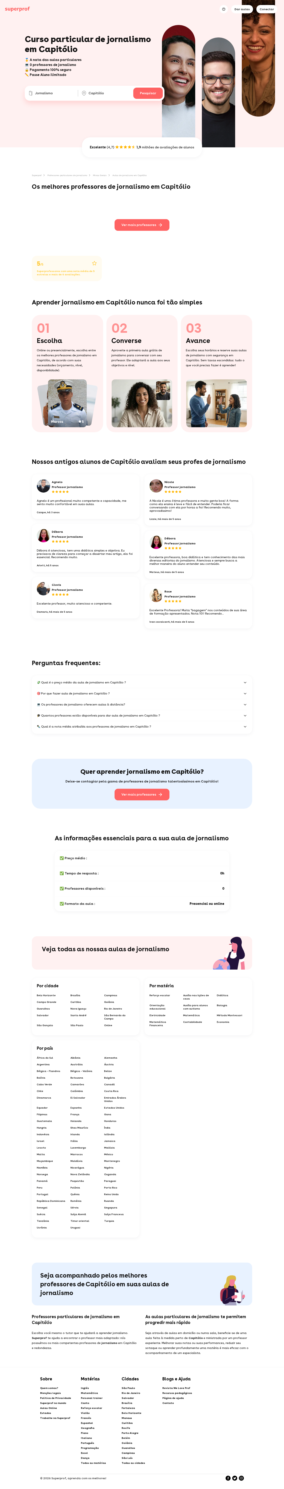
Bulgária (109, 1077)
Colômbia (76, 1091)
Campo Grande (46, 1002)
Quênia (75, 1194)
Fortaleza (128, 1408)
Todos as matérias (93, 1463)
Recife (126, 1428)
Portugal (42, 1194)
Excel (84, 1453)
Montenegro (112, 1161)
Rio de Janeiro (113, 1008)
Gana (107, 1114)
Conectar (267, 9)
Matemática (191, 1015)
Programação (90, 1448)
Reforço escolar (159, 995)
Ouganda (110, 1174)
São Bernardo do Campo (115, 1017)
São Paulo (76, 1025)
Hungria (42, 1127)
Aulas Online (48, 1408)
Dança (85, 1458)
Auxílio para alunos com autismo (195, 1007)
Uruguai (75, 1227)
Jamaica (109, 1141)
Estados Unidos (114, 1107)
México (108, 1154)
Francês (86, 1418)
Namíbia (42, 1167)
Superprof (37, 175)
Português (87, 1443)
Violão (85, 1413)
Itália (74, 1141)
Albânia (75, 1057)
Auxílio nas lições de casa (196, 997)
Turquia (109, 1221)
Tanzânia (43, 1221)
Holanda (75, 1121)
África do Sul (45, 1057)
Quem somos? (49, 1388)
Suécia (41, 1214)
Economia (223, 1022)
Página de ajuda (173, 1398)
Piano (84, 1433)
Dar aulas (242, 9)
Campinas (110, 995)
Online (108, 1025)
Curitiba (75, 1002)
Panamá (42, 1181)
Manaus (127, 1418)
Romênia (75, 1201)
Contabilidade (192, 1022)
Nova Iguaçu (78, 1008)
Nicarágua (77, 1167)
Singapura (110, 1207)
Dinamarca (44, 1097)
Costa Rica (111, 1091)
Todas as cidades (133, 1463)
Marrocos (76, 1154)
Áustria (109, 1064)
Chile (40, 1091)
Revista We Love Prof (176, 1388)
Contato (168, 1403)
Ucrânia (42, 1227)
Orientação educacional (157, 1007)
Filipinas (42, 1114)
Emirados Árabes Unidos (115, 1099)
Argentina (43, 1064)
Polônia (75, 1187)
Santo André (78, 1015)
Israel (40, 1141)
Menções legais (50, 1393)
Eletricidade (157, 1015)
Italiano (86, 1438)
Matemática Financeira (157, 1024)
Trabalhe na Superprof (55, 1418)
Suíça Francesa (114, 1214)
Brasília (75, 995)
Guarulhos (43, 1008)
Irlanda (75, 1134)
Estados (45, 1413)
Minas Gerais (100, 175)
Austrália (76, 1064)
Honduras (110, 1121)
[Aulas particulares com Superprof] (17, 9)
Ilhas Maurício (79, 1127)
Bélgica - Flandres (48, 1071)
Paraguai (110, 1181)
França (74, 1114)
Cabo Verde (44, 1084)
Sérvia (74, 1207)
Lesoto (41, 1147)
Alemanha (110, 1057)
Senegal (42, 1207)
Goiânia (109, 1002)
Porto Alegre (130, 1433)
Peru (39, 1187)
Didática (222, 995)
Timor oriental (79, 1221)
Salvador (43, 1015)
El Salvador (77, 1097)
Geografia (87, 1428)
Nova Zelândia (80, 1174)
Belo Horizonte (46, 995)
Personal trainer (91, 1398)
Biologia (222, 1005)
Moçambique (45, 1161)
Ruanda (109, 1201)
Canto (85, 1403)
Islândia (109, 1134)
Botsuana (76, 1077)
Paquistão (77, 1181)
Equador (42, 1107)
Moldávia (76, 1161)
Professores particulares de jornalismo (67, 175)
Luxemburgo (78, 1147)
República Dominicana (51, 1201)
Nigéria (109, 1167)
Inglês (85, 1388)
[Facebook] (228, 1478)
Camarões (77, 1084)
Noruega (42, 1174)
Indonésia (43, 1134)
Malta (41, 1154)
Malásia (109, 1147)
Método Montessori (229, 1015)
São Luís (127, 1458)
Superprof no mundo (53, 1403)
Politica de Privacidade (55, 1398)
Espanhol (87, 1423)
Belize (108, 1071)
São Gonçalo (45, 1025)
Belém (126, 1438)
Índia (107, 1127)
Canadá (109, 1084)
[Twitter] (234, 1478)
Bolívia (41, 1077)
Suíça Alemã (78, 1214)
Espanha (76, 1107)
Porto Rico (110, 1187)
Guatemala (44, 1121)
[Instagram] (241, 1478)
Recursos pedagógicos (177, 1393)
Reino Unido (111, 1194)
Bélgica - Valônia (81, 1071)
